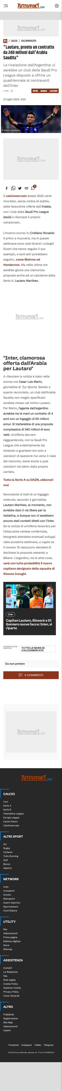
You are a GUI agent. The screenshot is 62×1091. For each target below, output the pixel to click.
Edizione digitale (12, 941)
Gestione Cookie (12, 987)
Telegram (49, 1045)
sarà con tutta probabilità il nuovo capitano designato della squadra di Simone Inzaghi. (29, 568)
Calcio (14, 41)
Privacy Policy (11, 991)
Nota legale (9, 979)
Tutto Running (10, 856)
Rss (5, 929)
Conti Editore (10, 910)
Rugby (6, 848)
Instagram (26, 1045)
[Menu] (5, 5)
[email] (26, 188)
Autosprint (9, 890)
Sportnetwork (10, 906)
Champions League (13, 813)
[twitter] (20, 188)
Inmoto (7, 894)
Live (5, 801)
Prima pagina (10, 937)
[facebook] (6, 188)
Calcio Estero (10, 821)
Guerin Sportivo (11, 902)
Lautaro (53, 91)
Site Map (8, 1022)
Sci (5, 844)
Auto (5, 886)
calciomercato (16, 196)
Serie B (7, 809)
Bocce (6, 864)
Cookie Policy (10, 983)
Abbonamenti (10, 933)
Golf (5, 860)
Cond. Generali (11, 995)
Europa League (11, 817)
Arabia (44, 91)
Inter (35, 91)
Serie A (7, 805)
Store (6, 945)
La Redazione (10, 971)
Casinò (7, 1030)
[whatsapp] (13, 188)
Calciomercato (28, 41)
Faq (5, 975)
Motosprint (9, 898)
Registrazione (10, 1018)
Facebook (13, 1045)
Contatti (7, 967)
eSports (7, 868)
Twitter (37, 1045)
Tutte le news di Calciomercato (33, 649)
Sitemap (7, 949)
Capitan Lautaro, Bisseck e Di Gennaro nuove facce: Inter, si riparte (29, 624)
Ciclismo (7, 852)
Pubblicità (8, 1014)
